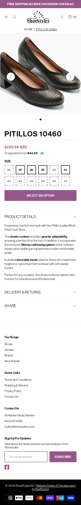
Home (28, 29)
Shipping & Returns (16, 385)
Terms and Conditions (18, 379)
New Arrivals (12, 361)
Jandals (9, 349)
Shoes (8, 344)
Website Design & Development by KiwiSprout (54, 487)
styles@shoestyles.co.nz (19, 426)
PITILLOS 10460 (46, 29)
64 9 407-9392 (13, 421)
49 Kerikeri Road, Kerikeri (19, 415)
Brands (9, 355)
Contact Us (11, 396)
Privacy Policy (12, 391)
